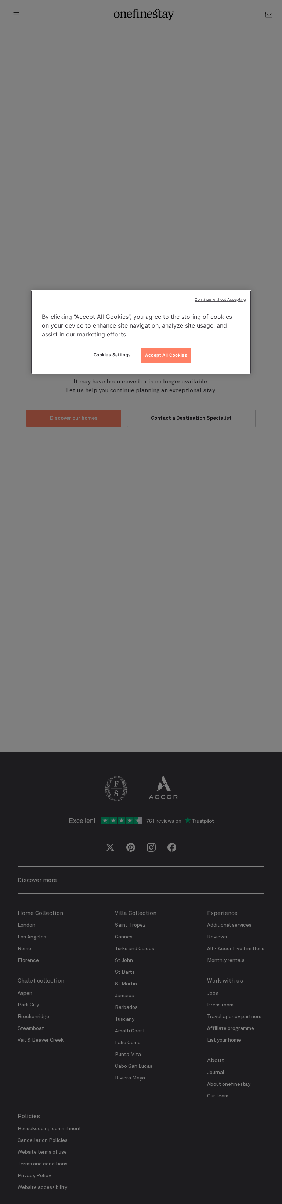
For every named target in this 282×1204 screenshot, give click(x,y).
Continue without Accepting (220, 299)
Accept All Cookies (166, 355)
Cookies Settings (112, 354)
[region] (141, 332)
